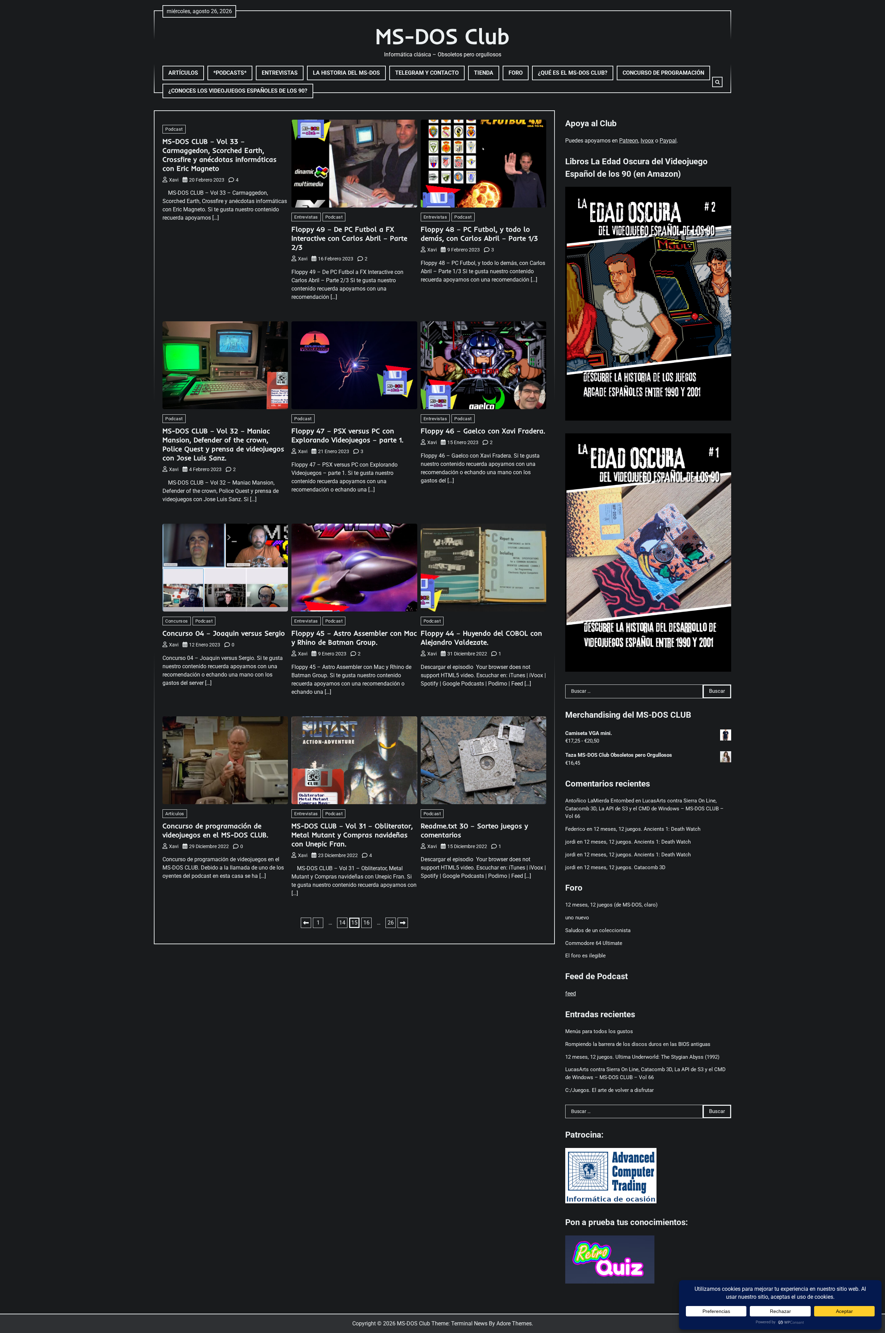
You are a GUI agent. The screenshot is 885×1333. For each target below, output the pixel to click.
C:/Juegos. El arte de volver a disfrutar (609, 1090)
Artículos (183, 73)
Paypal (668, 140)
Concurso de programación (663, 73)
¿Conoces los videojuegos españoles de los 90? (237, 91)
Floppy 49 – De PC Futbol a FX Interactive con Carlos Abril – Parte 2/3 (349, 238)
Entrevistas (280, 73)
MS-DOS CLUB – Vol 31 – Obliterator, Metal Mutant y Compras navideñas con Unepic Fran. (352, 834)
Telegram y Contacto (427, 73)
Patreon (628, 140)
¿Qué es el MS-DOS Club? (572, 73)
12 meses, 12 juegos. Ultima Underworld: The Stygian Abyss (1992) (642, 1057)
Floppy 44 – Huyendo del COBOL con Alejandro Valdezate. (481, 637)
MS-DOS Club (442, 36)
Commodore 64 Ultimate (593, 943)
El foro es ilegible (585, 956)
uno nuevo (577, 917)
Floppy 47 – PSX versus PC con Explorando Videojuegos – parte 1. (347, 435)
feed (570, 993)
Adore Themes (514, 1323)
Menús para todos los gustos (599, 1031)
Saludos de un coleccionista (598, 930)
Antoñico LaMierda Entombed (599, 801)
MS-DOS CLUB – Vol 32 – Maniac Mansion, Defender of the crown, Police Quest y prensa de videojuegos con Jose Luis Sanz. (223, 444)
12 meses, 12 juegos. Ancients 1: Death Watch (647, 829)
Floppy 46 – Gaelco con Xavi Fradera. (483, 430)
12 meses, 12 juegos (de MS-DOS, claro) (611, 905)
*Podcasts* (229, 73)
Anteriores (306, 923)
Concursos (176, 621)
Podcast (174, 129)
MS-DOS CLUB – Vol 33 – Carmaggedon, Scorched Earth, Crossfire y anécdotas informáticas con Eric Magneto (219, 155)
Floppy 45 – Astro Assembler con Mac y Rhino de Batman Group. (354, 637)
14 (342, 922)
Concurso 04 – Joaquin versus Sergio (223, 633)
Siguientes (403, 923)
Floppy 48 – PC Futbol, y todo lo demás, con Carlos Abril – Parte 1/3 (479, 233)
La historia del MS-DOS (346, 73)
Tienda (483, 73)
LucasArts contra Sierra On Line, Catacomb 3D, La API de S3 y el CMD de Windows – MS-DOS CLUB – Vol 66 (644, 809)
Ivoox (647, 140)
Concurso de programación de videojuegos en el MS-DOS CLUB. (215, 830)
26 (391, 922)
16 (366, 922)
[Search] (717, 82)
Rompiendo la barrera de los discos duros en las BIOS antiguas (637, 1044)
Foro (516, 73)
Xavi (173, 180)
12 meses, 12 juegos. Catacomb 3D (624, 867)
